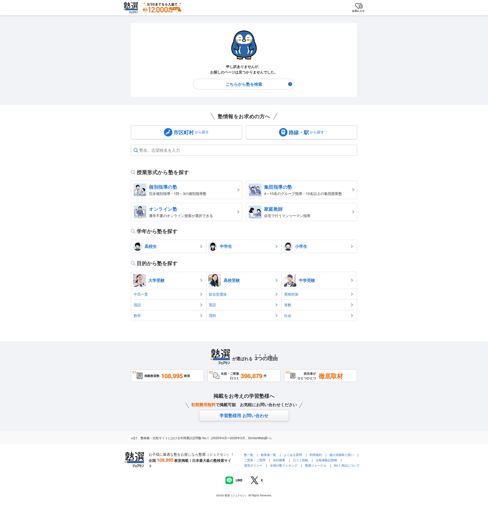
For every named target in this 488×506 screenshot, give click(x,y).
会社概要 (279, 460)
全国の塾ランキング (283, 465)
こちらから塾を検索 (244, 84)
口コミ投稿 (300, 460)
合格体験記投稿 (326, 460)
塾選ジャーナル (315, 465)
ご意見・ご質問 (254, 460)
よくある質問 (293, 454)
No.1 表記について (347, 465)
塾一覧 (248, 454)
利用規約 (316, 454)
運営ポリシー (253, 465)
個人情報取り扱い (341, 454)
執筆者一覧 (268, 454)
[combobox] (139, 150)
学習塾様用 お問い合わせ (244, 415)
